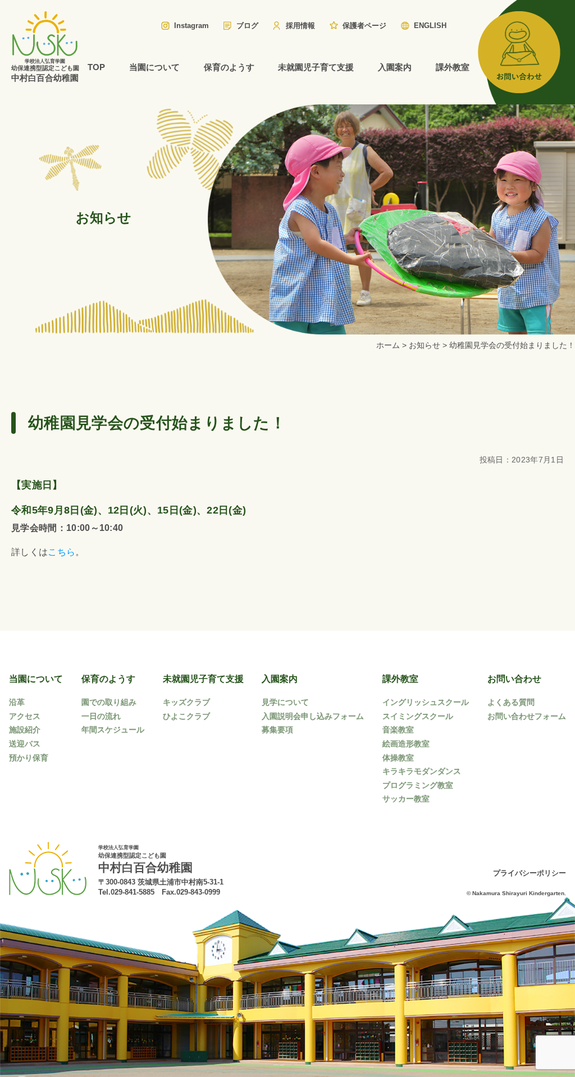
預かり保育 (28, 757)
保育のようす (229, 67)
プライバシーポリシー (529, 873)
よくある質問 (511, 702)
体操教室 (398, 757)
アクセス (24, 716)
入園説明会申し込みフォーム (313, 716)
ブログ (247, 25)
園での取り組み (108, 702)
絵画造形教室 (406, 743)
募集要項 (277, 729)
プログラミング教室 (417, 785)
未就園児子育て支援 (316, 67)
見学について (285, 702)
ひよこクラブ (186, 716)
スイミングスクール (417, 716)
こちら (61, 552)
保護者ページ (364, 25)
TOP (96, 67)
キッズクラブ (186, 702)
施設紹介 (24, 729)
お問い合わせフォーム (526, 716)
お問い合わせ (514, 679)
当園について (154, 67)
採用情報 (300, 25)
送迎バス (24, 743)
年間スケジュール (112, 729)
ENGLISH (430, 25)
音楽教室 (398, 729)
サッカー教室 (406, 798)
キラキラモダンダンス (421, 771)
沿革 (17, 702)
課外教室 (452, 67)
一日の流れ (101, 716)
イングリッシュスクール (425, 702)
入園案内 (395, 67)
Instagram (191, 25)
